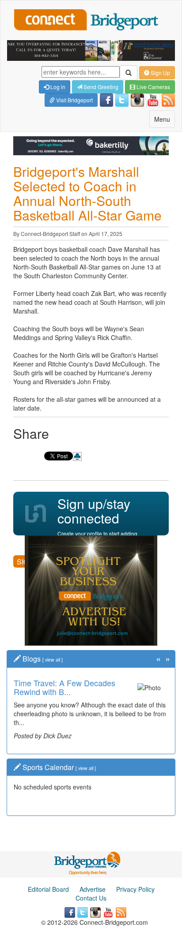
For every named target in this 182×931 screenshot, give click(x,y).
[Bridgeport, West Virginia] (87, 862)
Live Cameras (152, 86)
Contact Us (91, 898)
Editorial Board (48, 889)
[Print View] (77, 456)
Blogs (32, 659)
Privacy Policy (135, 889)
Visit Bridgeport (74, 100)
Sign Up (159, 72)
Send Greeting (100, 86)
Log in (57, 86)
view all (52, 659)
